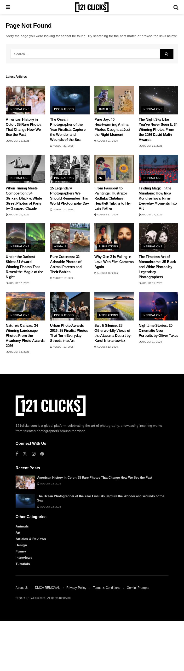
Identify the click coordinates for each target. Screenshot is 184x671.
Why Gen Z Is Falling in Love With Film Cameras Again (113, 262)
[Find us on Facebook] (17, 454)
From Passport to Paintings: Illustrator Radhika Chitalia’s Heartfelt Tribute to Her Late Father (112, 198)
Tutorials (23, 564)
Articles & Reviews (31, 539)
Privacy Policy (76, 587)
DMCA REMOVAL (47, 587)
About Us (22, 587)
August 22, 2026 (18, 140)
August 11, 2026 (151, 341)
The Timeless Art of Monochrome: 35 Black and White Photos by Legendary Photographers (157, 267)
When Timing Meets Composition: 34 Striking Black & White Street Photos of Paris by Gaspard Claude (24, 198)
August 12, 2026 (107, 346)
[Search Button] (175, 7)
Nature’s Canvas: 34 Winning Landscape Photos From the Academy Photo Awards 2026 (25, 335)
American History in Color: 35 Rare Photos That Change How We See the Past (94, 477)
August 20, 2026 (18, 214)
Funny (21, 551)
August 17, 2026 (107, 214)
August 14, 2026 (18, 352)
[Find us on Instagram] (33, 454)
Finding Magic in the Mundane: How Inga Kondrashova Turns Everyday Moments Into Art (158, 198)
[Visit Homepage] (92, 7)
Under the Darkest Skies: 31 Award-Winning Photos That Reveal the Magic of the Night (24, 267)
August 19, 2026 (63, 209)
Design (21, 545)
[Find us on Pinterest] (42, 454)
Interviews (24, 557)
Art (101, 177)
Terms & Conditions (106, 587)
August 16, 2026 (63, 278)
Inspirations (19, 109)
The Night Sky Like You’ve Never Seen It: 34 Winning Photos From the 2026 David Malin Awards (158, 129)
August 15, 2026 (151, 283)
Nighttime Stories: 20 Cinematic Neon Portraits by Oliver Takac (158, 330)
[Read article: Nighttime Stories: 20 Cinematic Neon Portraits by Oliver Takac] (158, 306)
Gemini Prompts (138, 587)
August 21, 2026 (107, 140)
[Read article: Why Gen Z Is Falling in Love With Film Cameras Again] (114, 237)
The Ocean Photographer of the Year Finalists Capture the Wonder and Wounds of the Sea (67, 129)
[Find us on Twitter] (25, 454)
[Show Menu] (8, 7)
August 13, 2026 (63, 346)
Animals (104, 109)
